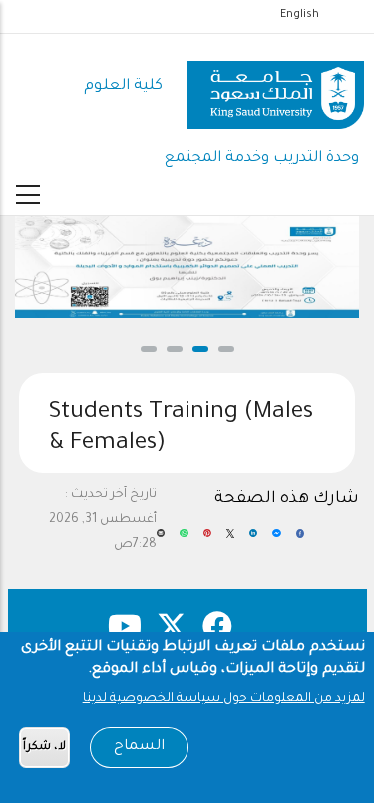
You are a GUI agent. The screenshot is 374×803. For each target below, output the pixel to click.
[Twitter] (230, 541)
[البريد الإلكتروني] (161, 541)
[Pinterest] (207, 541)
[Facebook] (300, 541)
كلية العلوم (123, 86)
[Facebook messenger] (276, 541)
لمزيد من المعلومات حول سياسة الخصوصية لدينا (224, 699)
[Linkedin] (253, 541)
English (299, 15)
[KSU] (276, 87)
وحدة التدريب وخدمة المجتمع (262, 158)
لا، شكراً (44, 747)
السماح (139, 747)
